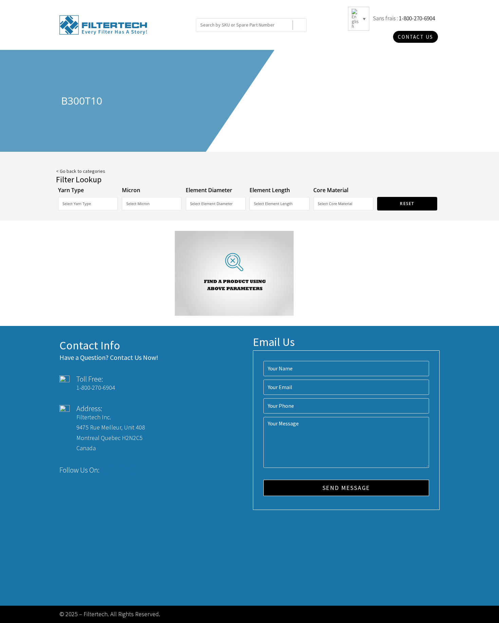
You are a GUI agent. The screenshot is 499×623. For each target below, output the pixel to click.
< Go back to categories (80, 171)
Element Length (270, 190)
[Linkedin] (135, 470)
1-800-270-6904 (417, 18)
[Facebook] (110, 470)
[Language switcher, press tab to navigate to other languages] (358, 19)
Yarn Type (71, 190)
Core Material (330, 190)
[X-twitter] (122, 470)
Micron (131, 190)
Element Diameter (209, 190)
